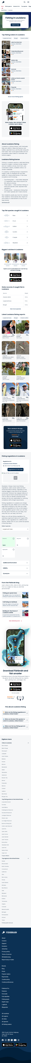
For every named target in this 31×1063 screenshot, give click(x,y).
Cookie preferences (7, 982)
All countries (5, 1013)
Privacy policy (6, 951)
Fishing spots (5, 999)
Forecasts (4, 994)
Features (4, 991)
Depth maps (5, 1002)
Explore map (15, 25)
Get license (5, 202)
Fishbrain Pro (5, 988)
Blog (3, 968)
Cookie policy (6, 979)
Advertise (4, 949)
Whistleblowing (6, 957)
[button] (8, 542)
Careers (4, 940)
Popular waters (6, 974)
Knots (3, 971)
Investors (4, 946)
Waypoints (5, 1007)
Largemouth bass (7, 38)
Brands (4, 966)
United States (4, 10)
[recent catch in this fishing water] (8, 330)
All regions (5, 1016)
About (3, 938)
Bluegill (16, 38)
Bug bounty (5, 976)
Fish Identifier (5, 996)
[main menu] (28, 2)
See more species (15, 309)
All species (5, 1021)
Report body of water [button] (8, 959)
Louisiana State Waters (10, 463)
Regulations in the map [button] (15, 469)
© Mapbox (10, 482)
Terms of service (6, 954)
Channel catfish (24, 38)
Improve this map (25, 482)
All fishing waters (7, 1024)
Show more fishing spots (15, 97)
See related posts (14, 621)
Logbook (4, 1004)
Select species (6, 526)
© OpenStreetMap (17, 482)
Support (4, 943)
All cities (4, 1019)
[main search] (24, 2)
